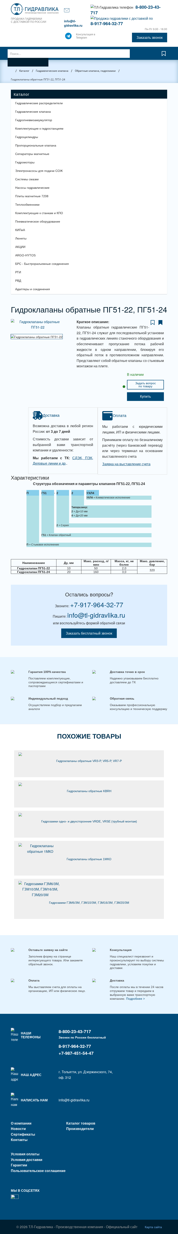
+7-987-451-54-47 (76, 1053)
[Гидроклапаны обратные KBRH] (89, 784)
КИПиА (20, 230)
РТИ (18, 272)
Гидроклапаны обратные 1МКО (89, 859)
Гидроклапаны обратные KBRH (89, 791)
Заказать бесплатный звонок (89, 633)
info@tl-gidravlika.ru (73, 23)
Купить (145, 396)
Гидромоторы (25, 162)
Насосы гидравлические (32, 187)
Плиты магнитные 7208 (31, 196)
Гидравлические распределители (39, 103)
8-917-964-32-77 (107, 23)
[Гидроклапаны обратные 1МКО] (89, 848)
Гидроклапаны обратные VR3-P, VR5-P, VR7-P (89, 761)
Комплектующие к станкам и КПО (39, 213)
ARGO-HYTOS (25, 255)
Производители (80, 1128)
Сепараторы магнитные (32, 154)
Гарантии (19, 1164)
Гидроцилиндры (26, 137)
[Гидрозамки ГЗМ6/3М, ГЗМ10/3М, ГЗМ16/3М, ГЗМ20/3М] (89, 889)
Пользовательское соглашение (38, 1170)
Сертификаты (23, 1134)
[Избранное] (163, 55)
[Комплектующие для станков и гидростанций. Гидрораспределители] (35, 9)
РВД (18, 280)
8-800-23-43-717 (75, 1031)
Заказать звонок (150, 37)
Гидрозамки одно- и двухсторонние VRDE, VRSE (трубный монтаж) (89, 821)
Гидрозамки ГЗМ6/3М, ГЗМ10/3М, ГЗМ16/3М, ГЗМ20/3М (89, 902)
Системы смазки (27, 179)
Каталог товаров (80, 1123)
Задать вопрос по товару (145, 384)
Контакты (19, 1139)
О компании (21, 1123)
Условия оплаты (25, 1153)
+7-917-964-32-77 (96, 604)
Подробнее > (135, 998)
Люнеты (20, 238)
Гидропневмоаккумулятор (33, 120)
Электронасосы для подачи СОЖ (39, 171)
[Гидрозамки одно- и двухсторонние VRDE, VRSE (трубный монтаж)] (89, 814)
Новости (18, 1128)
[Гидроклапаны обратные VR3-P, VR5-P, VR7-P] (89, 754)
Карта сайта (153, 1227)
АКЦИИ (20, 247)
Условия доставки (26, 1159)
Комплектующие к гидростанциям (39, 128)
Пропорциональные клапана (35, 145)
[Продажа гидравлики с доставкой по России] (68, 37)
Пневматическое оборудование (37, 221)
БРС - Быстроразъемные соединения (42, 263)
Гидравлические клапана (33, 111)
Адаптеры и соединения (32, 289)
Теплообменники (27, 204)
